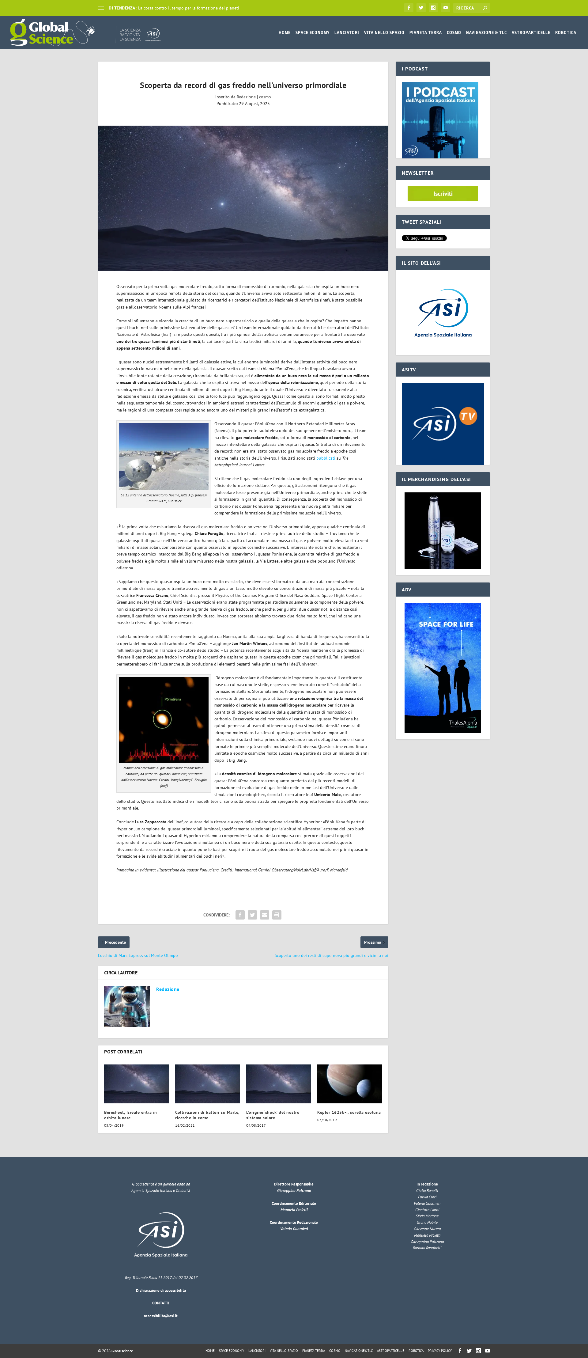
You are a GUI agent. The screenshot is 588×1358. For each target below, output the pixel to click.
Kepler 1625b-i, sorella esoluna (349, 1112)
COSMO (454, 32)
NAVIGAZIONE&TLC (359, 1351)
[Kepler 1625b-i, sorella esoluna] (349, 1083)
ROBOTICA (565, 32)
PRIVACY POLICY (440, 1351)
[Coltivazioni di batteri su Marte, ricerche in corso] (207, 1083)
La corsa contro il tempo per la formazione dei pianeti (188, 8)
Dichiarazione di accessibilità (161, 1290)
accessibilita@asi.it (161, 1315)
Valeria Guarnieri (294, 1228)
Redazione (246, 97)
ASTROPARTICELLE (531, 32)
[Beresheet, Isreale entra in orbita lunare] (136, 1083)
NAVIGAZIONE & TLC (486, 32)
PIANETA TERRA (425, 32)
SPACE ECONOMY (313, 32)
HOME (285, 32)
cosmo (265, 97)
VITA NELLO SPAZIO (384, 32)
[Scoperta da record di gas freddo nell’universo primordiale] (243, 198)
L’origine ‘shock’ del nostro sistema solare (273, 1115)
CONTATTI (160, 1303)
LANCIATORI (346, 32)
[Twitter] (421, 7)
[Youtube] (445, 7)
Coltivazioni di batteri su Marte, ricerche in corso (207, 1115)
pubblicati (325, 458)
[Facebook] (408, 7)
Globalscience (122, 1351)
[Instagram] (433, 7)
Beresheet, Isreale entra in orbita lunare (130, 1115)
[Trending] (101, 8)
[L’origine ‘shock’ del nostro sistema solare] (278, 1083)
